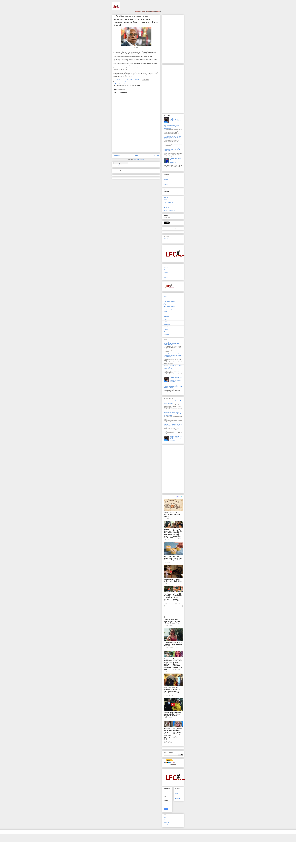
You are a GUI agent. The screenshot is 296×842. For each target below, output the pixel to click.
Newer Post (116, 155)
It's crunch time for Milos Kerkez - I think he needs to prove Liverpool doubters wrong (172, 127)
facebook (166, 176)
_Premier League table (169, 306)
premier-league (126, 81)
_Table (165, 314)
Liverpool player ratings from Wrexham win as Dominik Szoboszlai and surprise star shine (173, 343)
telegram (166, 272)
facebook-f (177, 791)
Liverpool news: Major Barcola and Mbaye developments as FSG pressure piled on (175, 160)
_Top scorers (167, 304)
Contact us (166, 241)
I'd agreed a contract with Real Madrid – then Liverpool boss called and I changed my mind (173, 367)
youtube (166, 184)
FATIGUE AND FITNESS (169, 205)
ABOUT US (166, 207)
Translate (124, 165)
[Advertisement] (136, 140)
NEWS (165, 200)
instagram (166, 181)
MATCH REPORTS (168, 202)
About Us (166, 238)
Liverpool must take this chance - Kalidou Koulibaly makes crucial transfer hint (176, 120)
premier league (119, 81)
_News (165, 311)
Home (136, 155)
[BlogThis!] (144, 80)
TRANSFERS (167, 197)
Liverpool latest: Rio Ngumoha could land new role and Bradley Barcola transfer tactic (172, 137)
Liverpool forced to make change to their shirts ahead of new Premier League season (172, 149)
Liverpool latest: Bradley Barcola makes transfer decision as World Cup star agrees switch (173, 355)
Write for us (166, 334)
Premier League (167, 298)
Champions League (168, 309)
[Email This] (142, 80)
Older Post (156, 155)
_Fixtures (166, 321)
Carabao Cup (167, 326)
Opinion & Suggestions (169, 210)
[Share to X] (145, 80)
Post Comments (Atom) (139, 159)
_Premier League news (169, 301)
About (165, 819)
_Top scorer (166, 316)
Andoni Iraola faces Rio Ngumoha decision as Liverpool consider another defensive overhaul (173, 386)
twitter (165, 275)
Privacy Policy (167, 824)
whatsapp (166, 179)
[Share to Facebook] (147, 80)
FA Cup (165, 319)
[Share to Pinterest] (148, 80)
